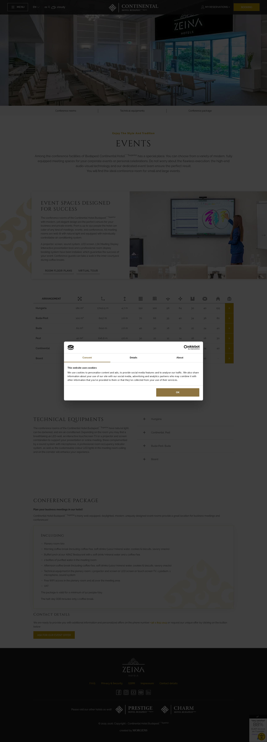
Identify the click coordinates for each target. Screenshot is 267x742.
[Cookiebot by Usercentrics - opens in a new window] (186, 347)
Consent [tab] (87, 357)
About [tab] (179, 357)
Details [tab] (133, 357)
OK (178, 392)
